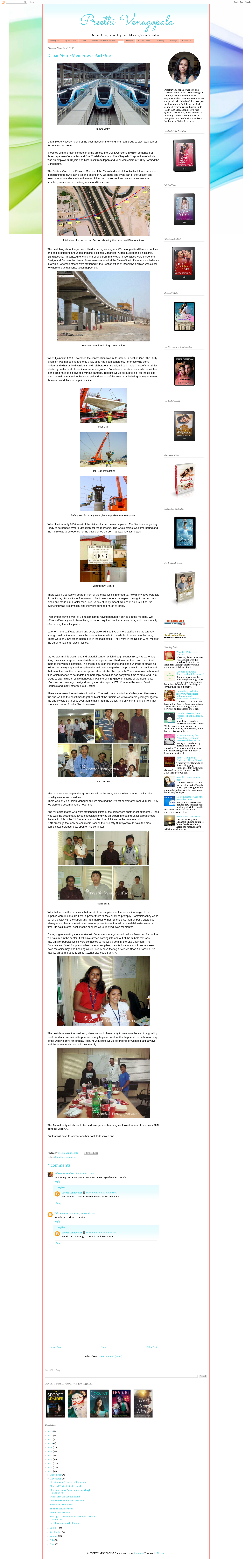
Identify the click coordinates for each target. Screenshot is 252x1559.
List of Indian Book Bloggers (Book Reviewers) (190, 673)
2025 (50, 1431)
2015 (50, 1463)
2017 (50, 1455)
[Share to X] (91, 1153)
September (56, 1532)
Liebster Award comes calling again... (68, 1482)
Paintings (173, 41)
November (56, 1478)
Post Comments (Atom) (110, 1356)
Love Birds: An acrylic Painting (65, 1523)
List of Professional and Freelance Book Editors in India (189, 716)
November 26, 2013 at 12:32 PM (101, 1192)
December (55, 1474)
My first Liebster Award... (62, 1504)
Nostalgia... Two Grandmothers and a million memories (72, 1517)
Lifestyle (129, 41)
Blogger (161, 1553)
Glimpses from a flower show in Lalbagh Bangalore (70, 1491)
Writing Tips (55, 41)
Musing (72, 1157)
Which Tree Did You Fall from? (65, 1496)
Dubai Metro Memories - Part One (67, 1500)
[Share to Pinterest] (96, 1153)
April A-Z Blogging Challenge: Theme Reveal (189, 759)
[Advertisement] (118, 1317)
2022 (50, 1435)
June (52, 1544)
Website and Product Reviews (104, 41)
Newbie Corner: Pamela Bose (188, 778)
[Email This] (85, 1153)
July (52, 1540)
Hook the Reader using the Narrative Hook (189, 798)
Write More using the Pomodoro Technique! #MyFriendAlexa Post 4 (188, 738)
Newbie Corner (144, 41)
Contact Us (186, 41)
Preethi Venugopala (126, 22)
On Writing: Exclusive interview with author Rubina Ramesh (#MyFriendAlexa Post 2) (188, 695)
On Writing (160, 41)
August (54, 1536)
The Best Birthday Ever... (62, 1508)
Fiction (83, 41)
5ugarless (138, 1553)
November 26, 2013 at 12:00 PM (78, 1173)
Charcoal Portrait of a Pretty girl (66, 1486)
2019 (50, 1447)
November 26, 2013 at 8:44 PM (101, 1232)
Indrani (58, 1173)
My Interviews (70, 41)
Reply (57, 1181)
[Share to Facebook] (94, 1153)
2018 (50, 1451)
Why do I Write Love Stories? (186, 653)
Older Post (151, 1347)
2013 (50, 1471)
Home (104, 1347)
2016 (50, 1459)
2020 (50, 1443)
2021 (50, 1439)
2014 (50, 1467)
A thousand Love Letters (188, 816)
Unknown (60, 1213)
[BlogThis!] (88, 1153)
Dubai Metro (61, 1157)
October (54, 1528)
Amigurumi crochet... (60, 1512)
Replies (61, 1187)
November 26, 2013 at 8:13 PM (80, 1213)
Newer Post (55, 1347)
